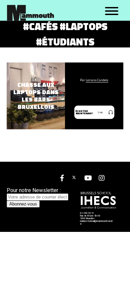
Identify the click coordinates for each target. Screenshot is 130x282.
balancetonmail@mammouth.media (96, 222)
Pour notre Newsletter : (34, 190)
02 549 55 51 (87, 213)
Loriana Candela (97, 80)
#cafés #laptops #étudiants (65, 34)
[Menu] (111, 11)
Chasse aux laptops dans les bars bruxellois (36, 96)
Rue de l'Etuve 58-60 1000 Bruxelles (90, 217)
